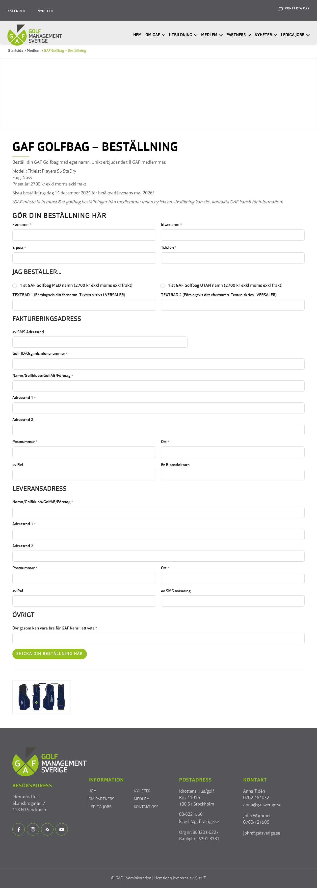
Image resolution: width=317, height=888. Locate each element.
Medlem (142, 799)
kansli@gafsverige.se (199, 821)
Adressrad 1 (24, 398)
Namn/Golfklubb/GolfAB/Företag (42, 376)
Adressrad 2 (22, 420)
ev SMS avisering (175, 591)
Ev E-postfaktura (175, 465)
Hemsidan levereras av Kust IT (180, 878)
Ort (165, 442)
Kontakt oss (146, 807)
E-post (19, 248)
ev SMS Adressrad (28, 332)
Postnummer (24, 442)
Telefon (168, 248)
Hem (92, 791)
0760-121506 (256, 822)
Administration (138, 878)
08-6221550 (191, 814)
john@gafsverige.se (261, 833)
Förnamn (21, 225)
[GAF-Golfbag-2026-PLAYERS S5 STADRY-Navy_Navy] (41, 697)
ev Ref (17, 465)
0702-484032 (256, 798)
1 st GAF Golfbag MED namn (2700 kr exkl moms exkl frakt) (76, 286)
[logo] (34, 35)
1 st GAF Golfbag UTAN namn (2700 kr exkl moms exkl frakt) (225, 286)
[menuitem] (16, 10)
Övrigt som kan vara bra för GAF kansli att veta (54, 628)
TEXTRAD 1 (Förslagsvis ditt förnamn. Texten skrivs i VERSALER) (68, 295)
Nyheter (45, 11)
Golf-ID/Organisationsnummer (40, 354)
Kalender (16, 11)
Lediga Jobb (100, 807)
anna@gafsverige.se (262, 805)
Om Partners (101, 799)
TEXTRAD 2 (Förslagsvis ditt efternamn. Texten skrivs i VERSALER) (219, 295)
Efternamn (171, 225)
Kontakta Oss (297, 8)
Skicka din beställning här (49, 654)
